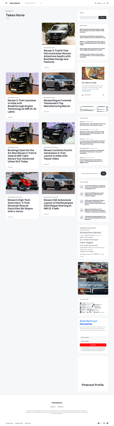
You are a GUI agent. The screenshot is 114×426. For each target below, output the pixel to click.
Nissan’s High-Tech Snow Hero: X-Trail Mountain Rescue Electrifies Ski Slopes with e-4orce (20, 205)
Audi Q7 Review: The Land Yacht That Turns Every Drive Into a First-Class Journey (93, 124)
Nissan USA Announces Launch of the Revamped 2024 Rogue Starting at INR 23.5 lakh (58, 204)
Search (82, 12)
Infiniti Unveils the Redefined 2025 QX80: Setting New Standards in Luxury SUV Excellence (92, 152)
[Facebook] (107, 423)
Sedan (86, 249)
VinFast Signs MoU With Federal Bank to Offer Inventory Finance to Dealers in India (92, 36)
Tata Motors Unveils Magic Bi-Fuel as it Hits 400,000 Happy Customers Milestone (95, 218)
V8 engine (82, 256)
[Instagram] (104, 423)
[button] (6, 3)
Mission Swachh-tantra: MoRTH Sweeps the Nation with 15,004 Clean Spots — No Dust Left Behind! (92, 133)
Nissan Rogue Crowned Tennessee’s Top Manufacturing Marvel (57, 103)
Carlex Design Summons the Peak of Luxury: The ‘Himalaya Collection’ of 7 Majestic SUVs (91, 161)
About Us (53, 406)
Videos (56, 147)
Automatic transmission (88, 228)
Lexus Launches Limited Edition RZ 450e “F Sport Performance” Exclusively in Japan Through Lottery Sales (92, 142)
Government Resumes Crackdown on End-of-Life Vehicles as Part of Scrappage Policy (95, 187)
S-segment (82, 249)
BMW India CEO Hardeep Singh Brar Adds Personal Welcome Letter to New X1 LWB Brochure (92, 31)
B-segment (82, 235)
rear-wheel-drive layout (98, 247)
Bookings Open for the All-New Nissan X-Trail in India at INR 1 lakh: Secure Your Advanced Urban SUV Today (22, 155)
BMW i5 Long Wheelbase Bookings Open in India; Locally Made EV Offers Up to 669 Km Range (93, 43)
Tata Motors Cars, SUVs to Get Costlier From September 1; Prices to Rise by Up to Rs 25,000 (92, 55)
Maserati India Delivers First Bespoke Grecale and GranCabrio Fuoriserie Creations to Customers (95, 210)
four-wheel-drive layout (89, 239)
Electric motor (89, 235)
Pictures (52, 47)
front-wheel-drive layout (89, 245)
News (45, 47)
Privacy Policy (9, 423)
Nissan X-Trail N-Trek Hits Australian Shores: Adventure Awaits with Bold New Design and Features (58, 56)
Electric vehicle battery (86, 237)
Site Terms (28, 423)
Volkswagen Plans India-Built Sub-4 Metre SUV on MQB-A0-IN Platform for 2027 (92, 49)
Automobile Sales (84, 230)
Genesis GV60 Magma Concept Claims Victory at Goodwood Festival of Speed (94, 194)
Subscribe (93, 345)
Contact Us (60, 406)
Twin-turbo (101, 254)
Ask (103, 173)
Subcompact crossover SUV (87, 254)
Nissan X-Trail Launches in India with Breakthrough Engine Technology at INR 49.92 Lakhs (22, 106)
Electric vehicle (98, 235)
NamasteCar (15, 3)
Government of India (86, 247)
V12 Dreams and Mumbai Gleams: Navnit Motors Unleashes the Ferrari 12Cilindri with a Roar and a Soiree (95, 203)
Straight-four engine (87, 251)
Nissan (48, 47)
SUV (97, 254)
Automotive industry (90, 232)
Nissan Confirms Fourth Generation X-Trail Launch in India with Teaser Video (58, 154)
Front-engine (86, 242)
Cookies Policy (19, 423)
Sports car (90, 249)
